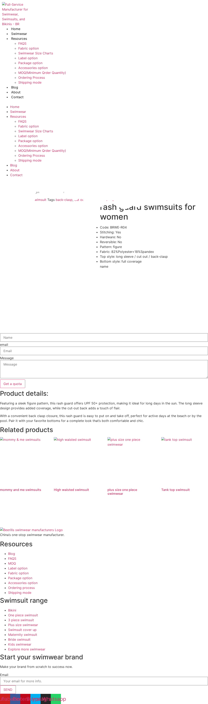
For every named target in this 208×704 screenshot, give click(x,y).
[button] (73, 101)
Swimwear (19, 34)
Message (7, 358)
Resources (19, 39)
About (16, 92)
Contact (17, 97)
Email (4, 674)
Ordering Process (31, 77)
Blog (14, 87)
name (104, 266)
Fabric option (28, 48)
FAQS (22, 43)
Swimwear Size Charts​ (35, 53)
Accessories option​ (33, 68)
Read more (15, 506)
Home (15, 29)
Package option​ (30, 63)
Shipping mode (29, 82)
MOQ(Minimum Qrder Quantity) (42, 73)
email (4, 344)
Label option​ (28, 58)
